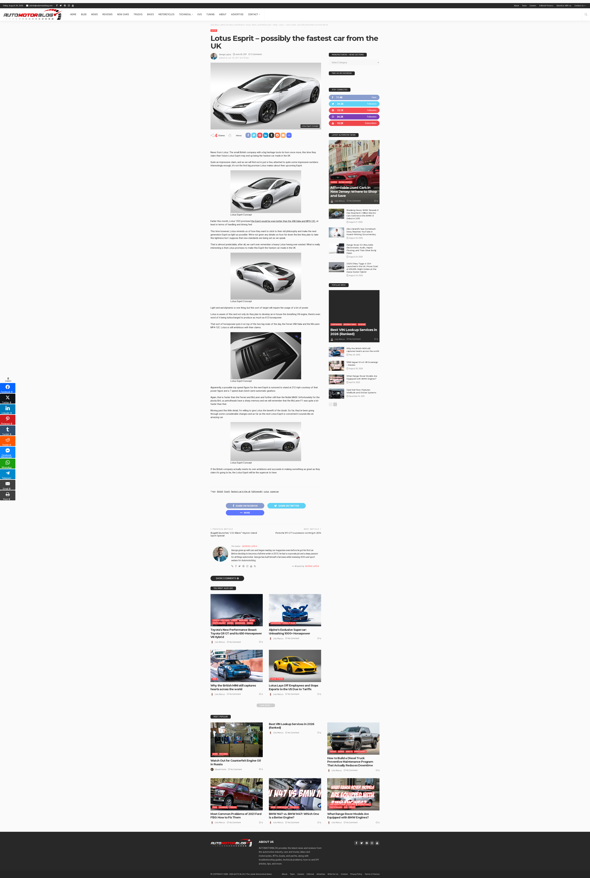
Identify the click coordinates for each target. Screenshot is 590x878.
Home (73, 14)
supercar (274, 491)
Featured (225, 620)
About (516, 5)
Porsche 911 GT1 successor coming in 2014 (298, 533)
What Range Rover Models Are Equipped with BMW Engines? (348, 815)
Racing (230, 623)
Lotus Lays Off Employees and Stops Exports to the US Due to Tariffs (293, 687)
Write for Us (333, 874)
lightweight (257, 491)
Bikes (150, 14)
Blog (84, 14)
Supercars (240, 623)
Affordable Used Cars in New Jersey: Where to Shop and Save (353, 192)
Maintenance (360, 751)
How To (349, 751)
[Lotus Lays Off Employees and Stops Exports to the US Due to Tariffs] (295, 666)
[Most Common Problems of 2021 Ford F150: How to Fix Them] (236, 794)
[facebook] (354, 97)
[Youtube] (354, 123)
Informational (350, 324)
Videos (250, 623)
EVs (199, 14)
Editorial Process (546, 5)
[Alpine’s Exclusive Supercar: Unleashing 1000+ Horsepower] (295, 610)
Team (524, 5)
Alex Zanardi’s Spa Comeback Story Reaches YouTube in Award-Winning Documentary (361, 232)
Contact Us (579, 5)
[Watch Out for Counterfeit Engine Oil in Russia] (236, 739)
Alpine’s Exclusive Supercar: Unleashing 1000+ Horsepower (289, 631)
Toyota (216, 620)
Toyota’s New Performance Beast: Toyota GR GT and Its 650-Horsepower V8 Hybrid (236, 633)
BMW (273, 807)
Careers (533, 5)
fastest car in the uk (240, 491)
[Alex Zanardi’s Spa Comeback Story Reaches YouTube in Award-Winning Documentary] (336, 232)
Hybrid (234, 620)
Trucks (138, 14)
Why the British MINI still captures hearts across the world (233, 687)
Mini (214, 679)
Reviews (107, 14)
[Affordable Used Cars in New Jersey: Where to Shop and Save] (354, 172)
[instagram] (354, 116)
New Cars (123, 14)
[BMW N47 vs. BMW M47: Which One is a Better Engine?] (295, 794)
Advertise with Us (564, 5)
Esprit (227, 491)
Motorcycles (166, 14)
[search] (586, 14)
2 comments (256, 54)
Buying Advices (345, 182)
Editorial (310, 874)
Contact (253, 14)
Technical (185, 14)
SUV (345, 807)
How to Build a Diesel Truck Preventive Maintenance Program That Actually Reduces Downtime (350, 762)
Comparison (336, 324)
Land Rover (334, 804)
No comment (235, 642)
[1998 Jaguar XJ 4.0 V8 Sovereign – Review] (336, 366)
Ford (215, 807)
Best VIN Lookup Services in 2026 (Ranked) (353, 332)
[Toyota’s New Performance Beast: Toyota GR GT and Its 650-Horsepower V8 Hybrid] (236, 610)
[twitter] (354, 104)
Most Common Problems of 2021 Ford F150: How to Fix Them (235, 815)
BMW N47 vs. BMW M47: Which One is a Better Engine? (294, 815)
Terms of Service (372, 874)
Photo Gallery (219, 623)
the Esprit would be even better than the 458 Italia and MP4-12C (283, 221)
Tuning (210, 14)
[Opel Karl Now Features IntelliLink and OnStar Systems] (336, 393)
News (94, 14)
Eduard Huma (220, 769)
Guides (334, 182)
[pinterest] (354, 110)
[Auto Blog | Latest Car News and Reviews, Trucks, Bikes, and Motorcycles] (231, 842)
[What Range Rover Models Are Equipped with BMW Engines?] (336, 380)
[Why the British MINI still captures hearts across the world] (236, 666)
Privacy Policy (356, 874)
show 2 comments (226, 578)
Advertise (237, 14)
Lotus (213, 30)
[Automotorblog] (32, 14)
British (220, 491)
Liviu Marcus (220, 642)
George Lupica (225, 54)
